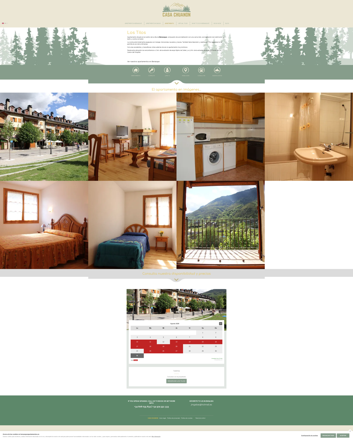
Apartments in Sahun (153, 23)
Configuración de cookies (309, 435)
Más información (156, 436)
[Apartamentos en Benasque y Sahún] (176, 16)
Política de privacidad (173, 418)
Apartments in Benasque (133, 23)
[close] (350, 431)
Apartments (169, 23)
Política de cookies (186, 418)
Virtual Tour (182, 23)
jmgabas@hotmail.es (201, 404)
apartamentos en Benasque (149, 61)
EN (5, 23)
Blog (227, 23)
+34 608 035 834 (142, 406)
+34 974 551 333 (161, 406)
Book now (217, 23)
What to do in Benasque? (200, 23)
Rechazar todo (328, 435)
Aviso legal (162, 418)
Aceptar (343, 435)
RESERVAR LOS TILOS (176, 381)
